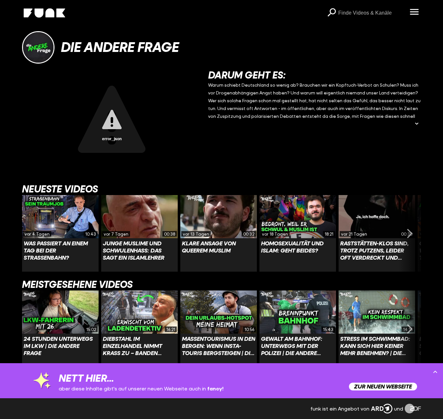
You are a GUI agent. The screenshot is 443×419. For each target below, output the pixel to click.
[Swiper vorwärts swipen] (410, 233)
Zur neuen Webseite (383, 386)
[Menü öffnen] (414, 12)
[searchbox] (371, 13)
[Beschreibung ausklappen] (417, 124)
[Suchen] (331, 13)
